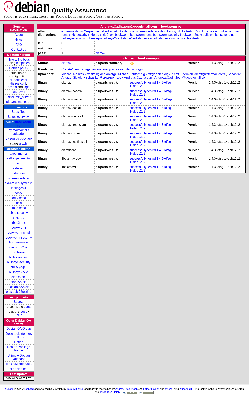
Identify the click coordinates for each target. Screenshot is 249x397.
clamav (100, 53)
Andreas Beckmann (126, 388)
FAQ (19, 44)
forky (18, 193)
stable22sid (19, 281)
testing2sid (18, 188)
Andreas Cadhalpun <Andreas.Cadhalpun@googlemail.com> (166, 77)
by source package (19, 138)
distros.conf (18, 83)
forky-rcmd (18, 198)
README (18, 91)
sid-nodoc (18, 173)
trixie (18, 202)
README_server (19, 97)
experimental (19, 153)
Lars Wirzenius (75, 388)
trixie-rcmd (18, 208)
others (168, 388)
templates (23, 63)
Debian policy (18, 68)
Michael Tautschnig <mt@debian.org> (144, 74)
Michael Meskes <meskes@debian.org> (89, 74)
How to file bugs (19, 59)
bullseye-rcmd (18, 257)
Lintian (18, 342)
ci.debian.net (18, 369)
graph (23, 143)
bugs (27, 306)
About (19, 34)
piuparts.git (186, 388)
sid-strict (18, 168)
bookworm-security (19, 237)
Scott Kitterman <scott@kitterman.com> (199, 74)
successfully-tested (143, 82)
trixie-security (19, 212)
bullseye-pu (19, 267)
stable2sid (18, 277)
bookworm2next (19, 247)
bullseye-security (18, 262)
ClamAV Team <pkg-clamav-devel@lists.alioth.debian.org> (102, 69)
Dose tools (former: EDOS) (19, 335)
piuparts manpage (18, 101)
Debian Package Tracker (18, 348)
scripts (12, 87)
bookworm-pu (18, 242)
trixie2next (18, 222)
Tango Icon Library (110, 391)
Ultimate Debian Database (18, 357)
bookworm (18, 227)
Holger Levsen (151, 388)
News (19, 39)
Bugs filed (18, 111)
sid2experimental (19, 158)
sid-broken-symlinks (18, 183)
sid (19, 163)
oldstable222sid (19, 287)
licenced (29, 388)
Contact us (18, 49)
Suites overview (19, 116)
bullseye (19, 252)
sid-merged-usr (18, 178)
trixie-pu (18, 217)
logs (26, 87)
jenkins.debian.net (18, 363)
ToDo (18, 315)
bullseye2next (18, 272)
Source (19, 301)
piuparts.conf (18, 80)
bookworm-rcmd (19, 232)
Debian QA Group (18, 328)
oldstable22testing (18, 291)
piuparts (9, 388)
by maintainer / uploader (19, 132)
